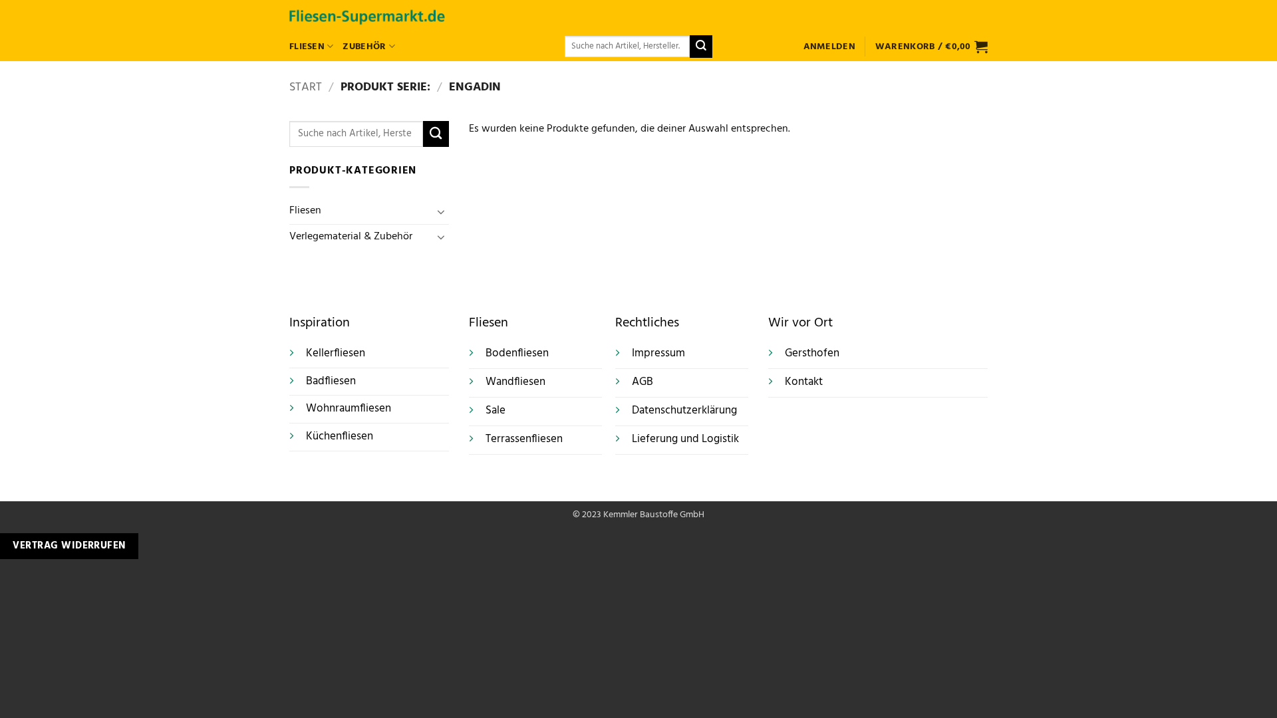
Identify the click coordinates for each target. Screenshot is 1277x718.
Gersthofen (812, 353)
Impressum (658, 353)
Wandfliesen (515, 382)
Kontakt (804, 382)
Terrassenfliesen (524, 439)
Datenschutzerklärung (684, 411)
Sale (495, 411)
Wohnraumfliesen (348, 409)
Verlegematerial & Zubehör (350, 236)
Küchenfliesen (339, 436)
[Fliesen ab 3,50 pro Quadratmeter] (367, 15)
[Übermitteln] (701, 46)
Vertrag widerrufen (69, 546)
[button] (829, 46)
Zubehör (364, 47)
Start (305, 87)
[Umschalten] (441, 211)
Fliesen (307, 47)
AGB (642, 382)
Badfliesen (331, 381)
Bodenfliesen (517, 353)
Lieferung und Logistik (685, 439)
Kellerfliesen (335, 353)
